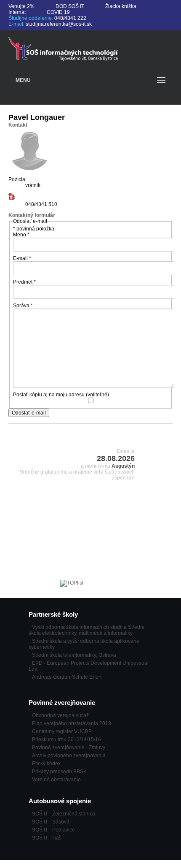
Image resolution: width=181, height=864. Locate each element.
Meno (21, 235)
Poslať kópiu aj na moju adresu (49, 395)
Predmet (24, 282)
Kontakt (17, 125)
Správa (23, 306)
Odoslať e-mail (29, 413)
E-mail (22, 258)
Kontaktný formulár (31, 215)
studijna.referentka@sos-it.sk (59, 24)
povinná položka (33, 229)
